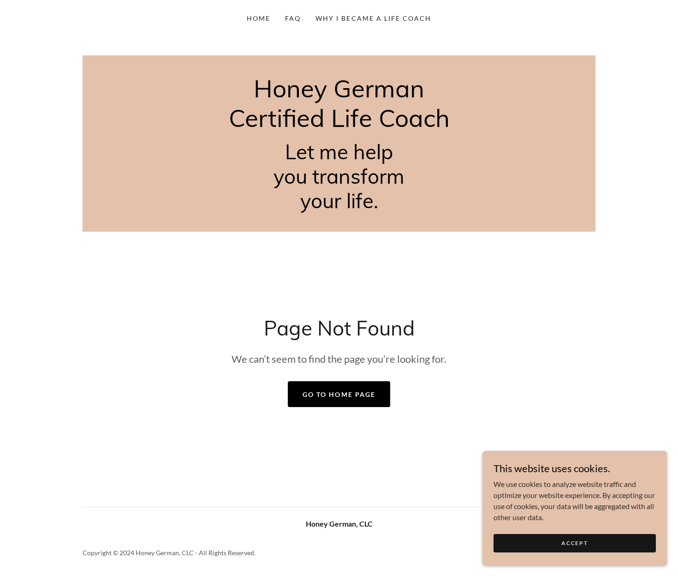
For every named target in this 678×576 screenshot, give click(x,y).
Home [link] (258, 18)
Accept (574, 543)
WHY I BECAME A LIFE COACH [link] (373, 18)
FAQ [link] (293, 18)
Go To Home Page (339, 394)
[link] (339, 124)
